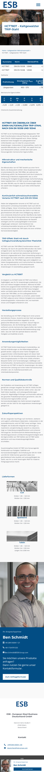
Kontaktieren (27, 769)
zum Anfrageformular (15, 677)
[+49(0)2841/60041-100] (13, 745)
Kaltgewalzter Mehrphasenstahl (18, 50)
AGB (22, 759)
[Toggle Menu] (38, 5)
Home (4, 50)
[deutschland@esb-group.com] (16, 748)
